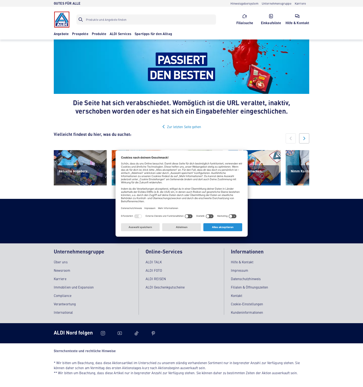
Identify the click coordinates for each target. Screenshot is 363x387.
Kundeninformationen (247, 312)
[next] (304, 138)
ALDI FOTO (154, 270)
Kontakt (236, 295)
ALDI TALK (154, 262)
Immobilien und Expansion (74, 287)
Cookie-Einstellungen (247, 304)
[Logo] (62, 19)
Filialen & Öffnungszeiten (249, 287)
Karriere (60, 278)
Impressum (239, 270)
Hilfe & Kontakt (242, 262)
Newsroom (62, 270)
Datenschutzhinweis (246, 278)
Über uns (61, 262)
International (63, 312)
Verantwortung (65, 304)
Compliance (62, 295)
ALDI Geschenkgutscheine (165, 287)
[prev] (291, 138)
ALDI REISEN (156, 278)
